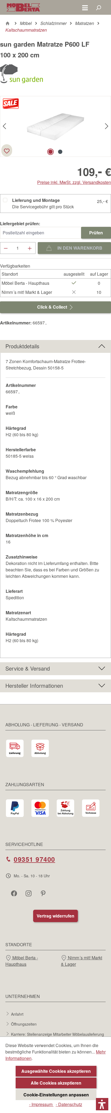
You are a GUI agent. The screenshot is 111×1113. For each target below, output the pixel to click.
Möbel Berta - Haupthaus (21, 961)
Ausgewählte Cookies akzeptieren (56, 1071)
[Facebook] (14, 893)
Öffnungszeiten (24, 1024)
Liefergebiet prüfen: (20, 223)
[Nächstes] (107, 126)
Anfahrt (17, 1013)
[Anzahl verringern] (5, 248)
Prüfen (96, 233)
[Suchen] (98, 7)
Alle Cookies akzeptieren (56, 1083)
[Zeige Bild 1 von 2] (50, 152)
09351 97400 (34, 859)
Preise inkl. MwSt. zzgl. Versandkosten (74, 182)
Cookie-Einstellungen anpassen (56, 1095)
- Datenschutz (69, 1104)
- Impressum (41, 1104)
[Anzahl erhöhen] (30, 248)
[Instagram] (29, 893)
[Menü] (85, 7)
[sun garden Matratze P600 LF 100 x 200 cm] (55, 126)
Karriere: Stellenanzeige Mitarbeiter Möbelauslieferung (57, 1034)
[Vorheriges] (4, 126)
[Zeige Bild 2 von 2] (60, 152)
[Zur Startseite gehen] (23, 7)
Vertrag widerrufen (55, 916)
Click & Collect (52, 307)
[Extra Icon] (44, 893)
